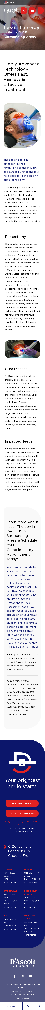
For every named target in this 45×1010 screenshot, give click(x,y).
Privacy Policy (26, 991)
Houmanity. (25, 998)
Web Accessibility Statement (22, 994)
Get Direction (10, 883)
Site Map (15, 991)
